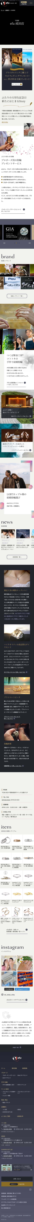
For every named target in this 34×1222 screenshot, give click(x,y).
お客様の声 (20, 1116)
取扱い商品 (4, 1100)
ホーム (2, 10)
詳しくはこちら (17, 320)
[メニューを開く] (31, 3)
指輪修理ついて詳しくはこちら (13, 766)
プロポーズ (4, 1073)
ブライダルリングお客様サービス (9, 1092)
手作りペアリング (21, 1085)
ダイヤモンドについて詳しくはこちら (14, 672)
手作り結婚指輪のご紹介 (8, 1085)
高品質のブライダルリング (8, 1205)
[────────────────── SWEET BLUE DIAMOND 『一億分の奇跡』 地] (9, 979)
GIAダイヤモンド (7, 1078)
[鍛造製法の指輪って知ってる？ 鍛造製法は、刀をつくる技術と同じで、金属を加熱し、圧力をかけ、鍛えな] (25, 979)
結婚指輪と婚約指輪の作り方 (8, 1196)
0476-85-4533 (6, 800)
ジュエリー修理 (6, 1095)
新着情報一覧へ (17, 557)
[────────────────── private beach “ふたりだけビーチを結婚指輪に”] (25, 963)
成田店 (19, 1109)
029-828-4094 (7, 1129)
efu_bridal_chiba (9, 995)
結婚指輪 (24, 1068)
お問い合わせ (17, 1179)
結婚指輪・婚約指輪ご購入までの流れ (11, 1193)
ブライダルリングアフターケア (23, 1092)
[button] (4, 243)
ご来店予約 (23, 3)
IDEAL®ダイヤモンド (22, 1075)
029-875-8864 (7, 1156)
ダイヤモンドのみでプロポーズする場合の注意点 (14, 1202)
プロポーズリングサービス (9, 1075)
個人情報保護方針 (6, 1208)
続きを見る (5, 122)
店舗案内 (7, 10)
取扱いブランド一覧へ (17, 296)
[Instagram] (30, 1189)
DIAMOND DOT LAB (7, 1112)
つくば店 (5, 1109)
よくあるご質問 (5, 1116)
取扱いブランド (6, 1102)
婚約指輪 (14, 1068)
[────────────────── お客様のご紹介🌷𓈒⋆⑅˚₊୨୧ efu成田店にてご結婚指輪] (9, 963)
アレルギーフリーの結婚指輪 (8, 1199)
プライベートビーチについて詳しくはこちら (12, 717)
